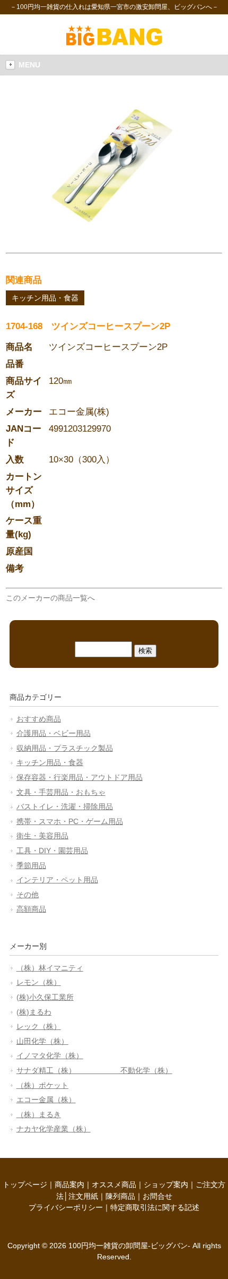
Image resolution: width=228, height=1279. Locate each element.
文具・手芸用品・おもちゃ (61, 792)
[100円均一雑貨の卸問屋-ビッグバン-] (114, 43)
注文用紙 (83, 1196)
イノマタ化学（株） (49, 1055)
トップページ (25, 1184)
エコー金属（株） (46, 1099)
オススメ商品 (114, 1184)
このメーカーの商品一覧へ (50, 598)
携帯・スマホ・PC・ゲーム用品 (69, 821)
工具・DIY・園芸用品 (52, 850)
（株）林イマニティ (49, 968)
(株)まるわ (33, 1012)
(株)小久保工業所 (45, 997)
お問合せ (157, 1196)
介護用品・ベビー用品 (53, 733)
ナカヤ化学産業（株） (53, 1129)
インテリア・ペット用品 (57, 879)
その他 (27, 894)
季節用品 (31, 865)
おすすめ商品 (38, 719)
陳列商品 (120, 1196)
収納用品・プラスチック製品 (64, 748)
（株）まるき (38, 1114)
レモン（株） (38, 982)
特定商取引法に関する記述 (154, 1207)
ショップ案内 (166, 1184)
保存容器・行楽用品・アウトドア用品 (79, 777)
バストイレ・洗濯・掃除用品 (64, 806)
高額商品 (31, 909)
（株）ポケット (42, 1085)
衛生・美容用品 (42, 835)
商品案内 (69, 1184)
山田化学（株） (42, 1041)
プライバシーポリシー (66, 1207)
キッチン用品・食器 (45, 298)
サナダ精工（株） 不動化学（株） (94, 1070)
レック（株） (38, 1026)
